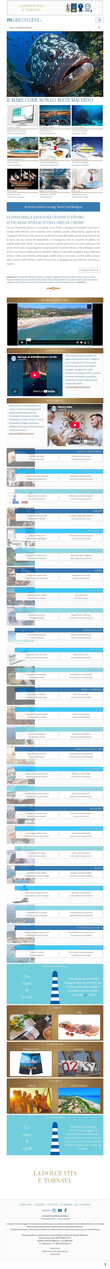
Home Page (25, 1212)
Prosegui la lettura (88, 270)
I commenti (66, 1212)
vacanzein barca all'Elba (44, 282)
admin (33, 277)
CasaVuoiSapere (63, 1227)
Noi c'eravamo (83, 1212)
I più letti (52, 1212)
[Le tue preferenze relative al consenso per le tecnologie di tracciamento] (105, 1264)
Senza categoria (46, 277)
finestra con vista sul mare (25, 279)
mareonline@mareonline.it (77, 387)
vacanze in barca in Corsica (23, 282)
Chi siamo (39, 1212)
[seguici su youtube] (59, 1218)
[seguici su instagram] (54, 1218)
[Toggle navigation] (99, 20)
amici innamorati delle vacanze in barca (73, 277)
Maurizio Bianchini (61, 279)
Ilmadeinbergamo (48, 1227)
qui (85, 994)
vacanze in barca (75, 279)
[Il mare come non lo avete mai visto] (55, 64)
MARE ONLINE (55, 1256)
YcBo (72, 282)
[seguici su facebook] (65, 1218)
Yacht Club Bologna (62, 282)
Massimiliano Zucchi (45, 279)
